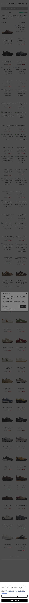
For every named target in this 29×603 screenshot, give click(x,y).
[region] (14, 592)
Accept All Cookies (14, 600)
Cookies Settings (14, 596)
